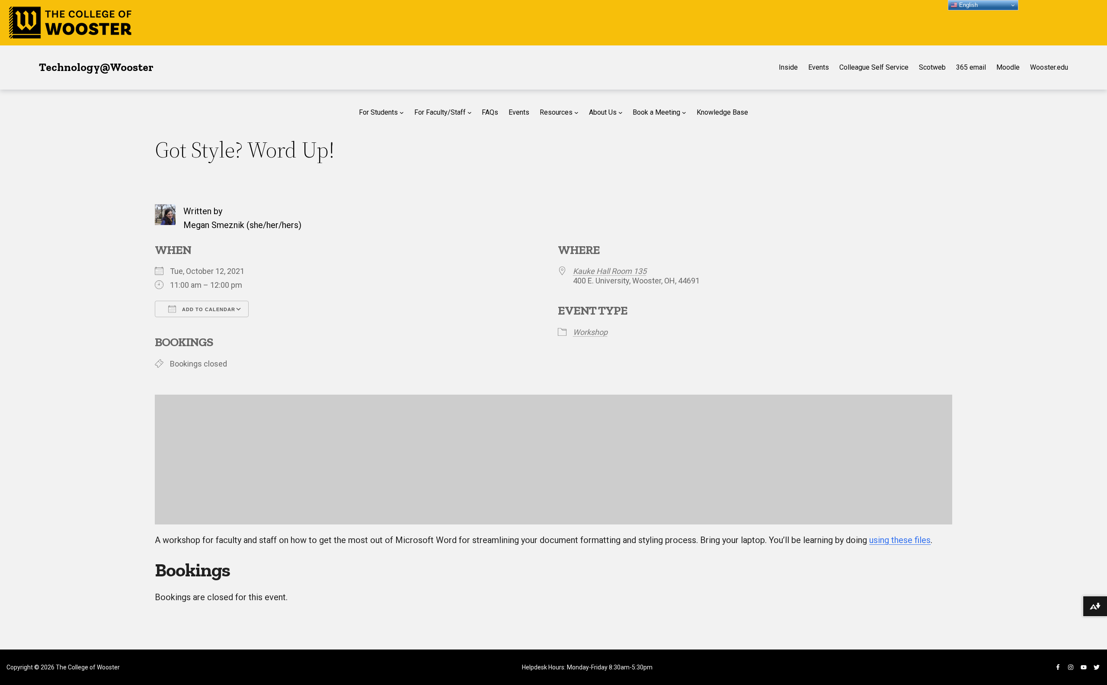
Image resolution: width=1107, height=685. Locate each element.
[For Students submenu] (402, 112)
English (967, 5)
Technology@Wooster (96, 67)
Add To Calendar (207, 309)
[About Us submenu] (620, 112)
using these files (900, 540)
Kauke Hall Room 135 (609, 271)
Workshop (590, 332)
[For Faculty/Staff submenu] (469, 112)
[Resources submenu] (576, 112)
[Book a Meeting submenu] (684, 112)
